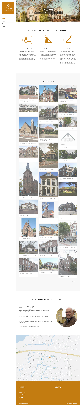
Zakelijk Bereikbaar (74, 403)
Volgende (79, 11)
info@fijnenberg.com (58, 387)
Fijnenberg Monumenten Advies (25, 403)
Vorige (17, 11)
